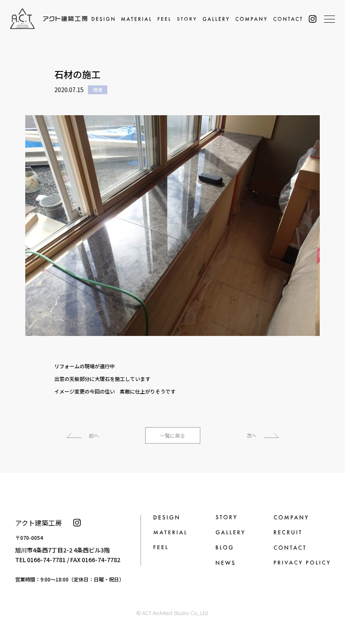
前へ (94, 435)
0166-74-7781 (46, 559)
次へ (252, 435)
